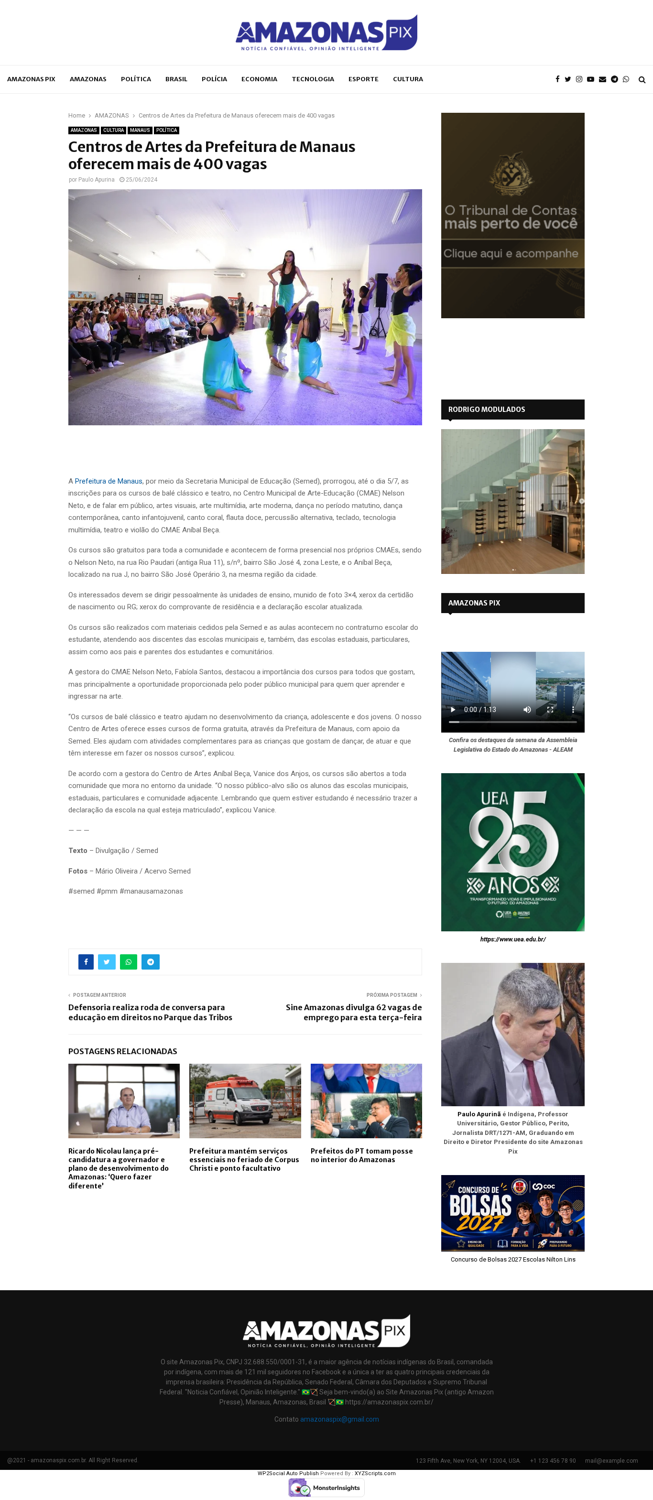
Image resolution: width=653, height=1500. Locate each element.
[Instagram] (581, 79)
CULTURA (408, 79)
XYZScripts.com (375, 1473)
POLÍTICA (136, 79)
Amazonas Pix (31, 79)
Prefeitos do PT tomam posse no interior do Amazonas (362, 1155)
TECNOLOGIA (313, 79)
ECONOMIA (259, 79)
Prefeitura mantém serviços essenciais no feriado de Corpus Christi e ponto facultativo (244, 1160)
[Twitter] (570, 79)
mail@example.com (611, 1460)
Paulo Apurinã (479, 1114)
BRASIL (176, 79)
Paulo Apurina (96, 179)
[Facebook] (560, 79)
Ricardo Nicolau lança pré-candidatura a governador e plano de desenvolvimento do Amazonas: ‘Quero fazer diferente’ (118, 1168)
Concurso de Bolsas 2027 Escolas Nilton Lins (513, 1259)
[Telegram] (617, 79)
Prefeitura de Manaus (108, 481)
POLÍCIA (214, 79)
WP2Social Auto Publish (288, 1473)
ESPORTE (363, 79)
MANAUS (140, 130)
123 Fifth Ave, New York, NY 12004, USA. (468, 1460)
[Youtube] (593, 79)
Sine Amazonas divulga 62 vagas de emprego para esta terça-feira (354, 1012)
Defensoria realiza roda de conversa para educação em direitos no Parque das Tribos (151, 1012)
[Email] (605, 79)
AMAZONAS (88, 79)
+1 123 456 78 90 (553, 1460)
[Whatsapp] (628, 79)
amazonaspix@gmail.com (339, 1419)
